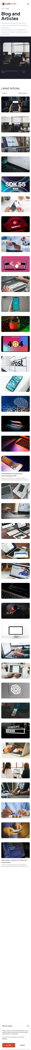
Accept (8, 1045)
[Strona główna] (8, 4)
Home (2, 8)
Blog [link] (7, 8)
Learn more (4, 1038)
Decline (22, 1045)
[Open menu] (28, 4)
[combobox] (5, 93)
